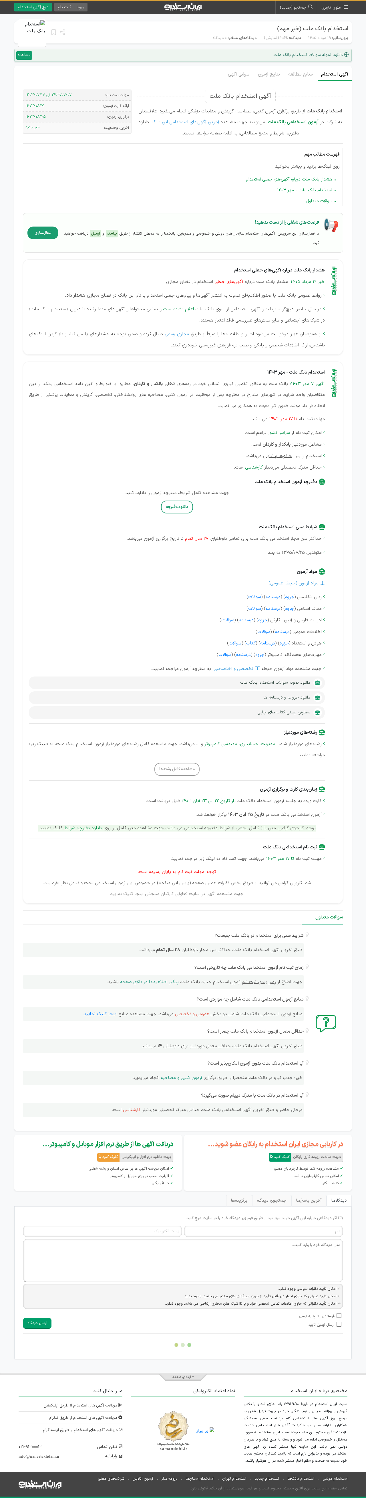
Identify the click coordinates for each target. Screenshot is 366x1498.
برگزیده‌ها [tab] (239, 1200)
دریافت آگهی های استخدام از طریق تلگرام (83, 1418)
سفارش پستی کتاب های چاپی (283, 712)
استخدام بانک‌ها (301, 1479)
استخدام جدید (267, 1479)
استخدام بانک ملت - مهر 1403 (304, 190)
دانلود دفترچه (177, 507)
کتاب (251, 643)
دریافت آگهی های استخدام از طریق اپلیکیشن (80, 1405)
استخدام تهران (234, 1479)
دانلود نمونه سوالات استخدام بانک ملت (275, 682)
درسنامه (273, 597)
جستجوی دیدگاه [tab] (272, 1200)
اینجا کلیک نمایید (127, 893)
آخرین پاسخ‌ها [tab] (309, 1200)
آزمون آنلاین (143, 1479)
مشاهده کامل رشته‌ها (177, 769)
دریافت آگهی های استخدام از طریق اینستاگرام (81, 1430)
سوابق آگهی (239, 74)
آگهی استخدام (334, 74)
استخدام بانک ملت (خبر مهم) (312, 29)
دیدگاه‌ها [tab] (339, 1200)
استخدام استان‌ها (200, 1479)
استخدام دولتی (335, 1479)
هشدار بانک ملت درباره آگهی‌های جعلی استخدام (289, 179)
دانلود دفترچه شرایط (83, 828)
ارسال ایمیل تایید (322, 1325)
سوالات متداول (319, 201)
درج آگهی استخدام (33, 7)
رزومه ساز (169, 1479)
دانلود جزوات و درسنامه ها (286, 697)
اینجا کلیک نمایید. (100, 1014)
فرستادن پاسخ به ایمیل (317, 1316)
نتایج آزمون (269, 74)
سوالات (254, 597)
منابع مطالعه (300, 74)
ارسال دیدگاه (37, 1323)
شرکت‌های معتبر (111, 1479)
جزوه (289, 597)
